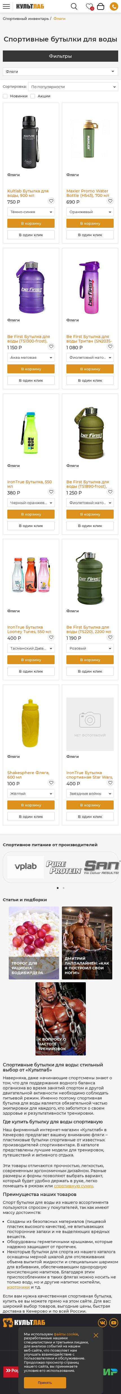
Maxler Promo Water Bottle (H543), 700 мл (87, 193)
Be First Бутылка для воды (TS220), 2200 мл (88, 629)
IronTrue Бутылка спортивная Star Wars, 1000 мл (89, 774)
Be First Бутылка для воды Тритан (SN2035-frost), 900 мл (89, 338)
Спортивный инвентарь (26, 18)
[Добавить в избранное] (51, 200)
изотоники (18, 1287)
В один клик (31, 235)
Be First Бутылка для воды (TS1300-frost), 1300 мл (28, 338)
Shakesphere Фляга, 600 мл (28, 774)
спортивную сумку (73, 1185)
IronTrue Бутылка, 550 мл (29, 484)
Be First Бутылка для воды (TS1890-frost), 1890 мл (87, 484)
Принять (45, 1383)
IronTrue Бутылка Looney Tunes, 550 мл (29, 629)
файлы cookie (66, 1334)
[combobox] (73, 86)
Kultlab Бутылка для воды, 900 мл (28, 193)
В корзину (31, 223)
